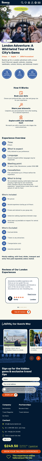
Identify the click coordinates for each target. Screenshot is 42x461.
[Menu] (39, 2)
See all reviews (20, 312)
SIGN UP (9, 395)
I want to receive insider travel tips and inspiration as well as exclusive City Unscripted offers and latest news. (20, 390)
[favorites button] (25, 2)
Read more (32, 294)
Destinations (6, 408)
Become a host (23, 408)
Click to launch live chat (12, 436)
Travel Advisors (24, 412)
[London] (5, 9)
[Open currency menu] (35, 2)
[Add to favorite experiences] (9, 457)
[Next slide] (38, 358)
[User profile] (32, 3)
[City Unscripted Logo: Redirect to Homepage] (5, 2)
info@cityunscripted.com (13, 424)
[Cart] (29, 2)
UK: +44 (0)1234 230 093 (12, 432)
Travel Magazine (7, 412)
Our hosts (5, 416)
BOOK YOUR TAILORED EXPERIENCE (21, 451)
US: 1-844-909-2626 (15, 428)
